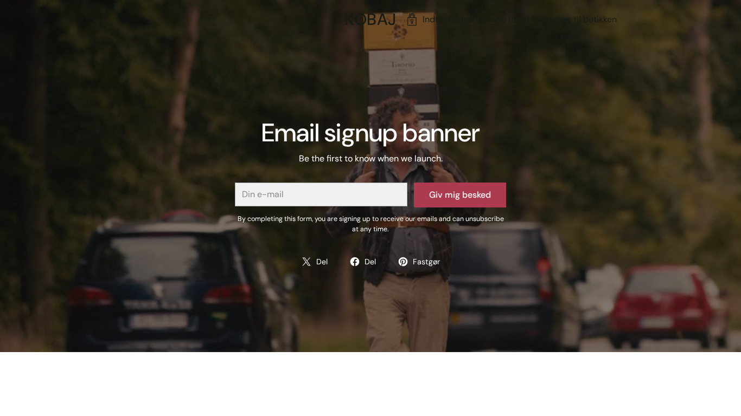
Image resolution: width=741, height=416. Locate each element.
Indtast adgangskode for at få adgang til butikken (520, 19)
